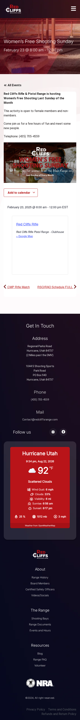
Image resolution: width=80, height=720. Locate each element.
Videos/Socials (40, 595)
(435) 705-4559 (40, 399)
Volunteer (40, 665)
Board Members (40, 583)
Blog (40, 653)
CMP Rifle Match (18, 287)
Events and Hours (40, 630)
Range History (40, 577)
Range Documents (40, 624)
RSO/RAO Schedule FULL (55, 287)
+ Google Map (24, 236)
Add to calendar (19, 192)
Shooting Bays (40, 618)
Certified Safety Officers (40, 589)
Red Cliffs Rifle (27, 224)
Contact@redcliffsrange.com (40, 419)
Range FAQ (40, 659)
